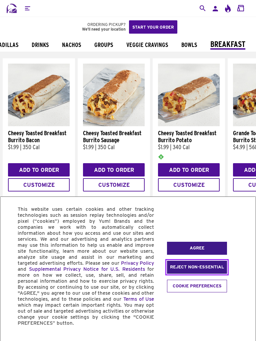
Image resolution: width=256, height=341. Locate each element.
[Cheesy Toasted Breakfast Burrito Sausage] (114, 124)
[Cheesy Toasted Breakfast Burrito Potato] (189, 124)
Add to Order (39, 170)
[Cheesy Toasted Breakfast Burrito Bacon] (39, 124)
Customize (39, 185)
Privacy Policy (137, 263)
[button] (27, 8)
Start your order (153, 27)
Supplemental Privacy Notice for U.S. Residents (87, 269)
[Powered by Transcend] (11, 338)
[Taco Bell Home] (12, 8)
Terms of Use (138, 299)
